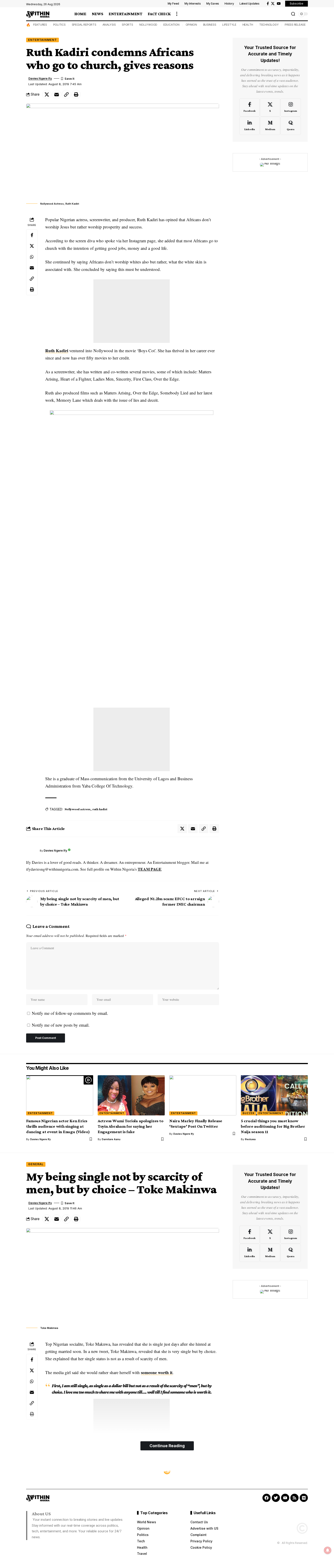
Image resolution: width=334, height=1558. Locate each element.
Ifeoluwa (250, 1139)
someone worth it (156, 1372)
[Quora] (290, 126)
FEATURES (40, 24)
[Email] (56, 94)
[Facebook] (268, 4)
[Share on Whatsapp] (31, 256)
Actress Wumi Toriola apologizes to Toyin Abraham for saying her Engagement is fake (130, 1126)
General (35, 1164)
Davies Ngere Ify (40, 78)
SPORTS (127, 24)
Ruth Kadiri (56, 350)
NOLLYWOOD (148, 24)
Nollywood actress (77, 809)
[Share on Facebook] (31, 235)
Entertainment (42, 40)
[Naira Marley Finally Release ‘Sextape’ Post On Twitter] (202, 1095)
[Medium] (270, 126)
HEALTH (247, 24)
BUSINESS (209, 24)
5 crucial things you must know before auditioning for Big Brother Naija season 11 (273, 1126)
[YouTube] (279, 4)
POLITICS (59, 24)
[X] (273, 4)
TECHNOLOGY (269, 24)
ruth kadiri (99, 809)
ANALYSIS (109, 24)
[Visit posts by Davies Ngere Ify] (31, 850)
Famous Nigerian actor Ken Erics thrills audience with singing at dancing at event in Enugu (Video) (58, 1126)
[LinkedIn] (249, 126)
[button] (177, 13)
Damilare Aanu (111, 1139)
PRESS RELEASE (295, 24)
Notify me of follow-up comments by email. (70, 1013)
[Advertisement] (131, 311)
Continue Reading (167, 1445)
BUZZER (248, 1113)
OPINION (191, 24)
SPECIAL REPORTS (84, 24)
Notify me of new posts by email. (61, 1025)
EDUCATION (171, 24)
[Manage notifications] (327, 1550)
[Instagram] (290, 107)
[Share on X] (46, 94)
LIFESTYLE (229, 24)
